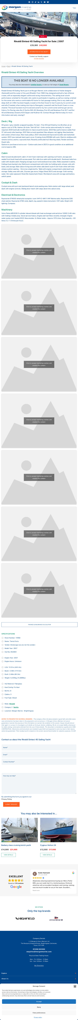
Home (3, 66)
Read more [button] (36, 890)
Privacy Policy (7, 799)
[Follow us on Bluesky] (48, 2)
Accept (39, 1001)
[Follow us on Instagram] (32, 2)
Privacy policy (38, 1017)
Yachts (16, 707)
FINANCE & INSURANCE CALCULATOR (39, 624)
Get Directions (39, 965)
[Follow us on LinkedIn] (39, 2)
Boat (8, 66)
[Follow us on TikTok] (36, 2)
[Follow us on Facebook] (29, 2)
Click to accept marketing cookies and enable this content (39, 251)
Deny (39, 1007)
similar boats (36, 85)
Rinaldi (12, 704)
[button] (75, 986)
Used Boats (64, 85)
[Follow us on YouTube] (45, 2)
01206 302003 (39, 59)
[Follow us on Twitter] (42, 2)
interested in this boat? (39, 52)
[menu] (74, 8)
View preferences (39, 1013)
